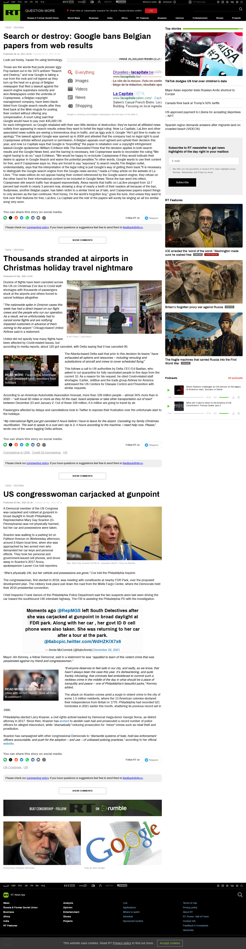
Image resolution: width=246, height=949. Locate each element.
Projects (236, 18)
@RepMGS (69, 610)
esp (14, 886)
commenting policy (38, 227)
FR (31, 2)
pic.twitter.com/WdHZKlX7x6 (90, 641)
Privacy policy (190, 907)
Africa (124, 18)
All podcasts (235, 378)
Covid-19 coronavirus (46, 452)
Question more (40, 11)
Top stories (173, 28)
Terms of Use (190, 903)
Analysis (162, 18)
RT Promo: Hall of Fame (196, 916)
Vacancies (188, 930)
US (65, 452)
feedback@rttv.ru (133, 227)
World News (74, 18)
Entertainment (200, 18)
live (151, 11)
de (26, 886)
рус (20, 886)
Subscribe (182, 182)
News (6, 903)
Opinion (180, 18)
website (8, 743)
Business (93, 18)
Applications (129, 907)
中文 (42, 2)
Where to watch (131, 912)
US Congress (12, 767)
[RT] (68, 2)
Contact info (189, 921)
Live (125, 903)
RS (36, 2)
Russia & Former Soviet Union (43, 18)
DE (26, 2)
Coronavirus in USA (16, 452)
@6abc (51, 641)
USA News (19, 27)
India (109, 18)
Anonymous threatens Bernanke (18, 868)
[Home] (11, 12)
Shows (219, 18)
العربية (6, 2)
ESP (13, 2)
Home (8, 27)
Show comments (82, 240)
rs (37, 886)
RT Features (142, 18)
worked (64, 721)
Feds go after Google (94, 868)
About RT (188, 912)
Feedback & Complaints (195, 925)
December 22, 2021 (106, 650)
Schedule (128, 916)
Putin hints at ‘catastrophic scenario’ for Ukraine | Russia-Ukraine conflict (106, 11)
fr (31, 886)
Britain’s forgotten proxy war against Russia (194, 307)
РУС (20, 2)
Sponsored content (133, 921)
